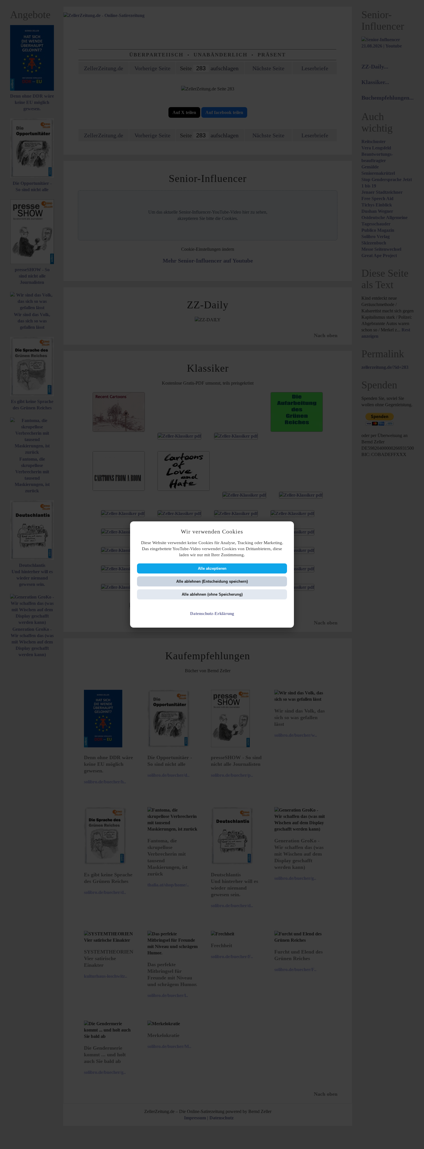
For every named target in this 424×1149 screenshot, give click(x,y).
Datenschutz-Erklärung (212, 613)
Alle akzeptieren (212, 568)
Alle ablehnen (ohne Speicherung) (212, 594)
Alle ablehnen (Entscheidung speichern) (212, 581)
